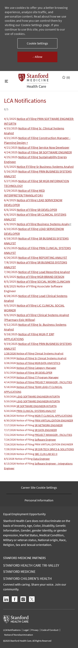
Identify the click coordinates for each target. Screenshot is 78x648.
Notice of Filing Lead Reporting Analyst (44, 272)
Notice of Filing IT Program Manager (37, 377)
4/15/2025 (11, 128)
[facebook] (14, 599)
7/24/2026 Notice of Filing (19, 439)
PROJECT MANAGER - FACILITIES (53, 435)
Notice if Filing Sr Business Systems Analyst (45, 167)
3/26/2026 (10, 363)
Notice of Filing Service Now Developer (43, 147)
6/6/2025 (10, 210)
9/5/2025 (10, 305)
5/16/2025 (11, 171)
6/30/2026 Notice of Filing (19, 420)
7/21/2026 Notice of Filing (19, 435)
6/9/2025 (10, 224)
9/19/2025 (11, 344)
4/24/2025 (11, 152)
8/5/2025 (10, 277)
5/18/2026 (10, 387)
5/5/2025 (10, 167)
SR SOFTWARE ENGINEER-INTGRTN (36, 406)
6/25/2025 (11, 248)
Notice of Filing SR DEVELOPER (37, 210)
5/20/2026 (10, 396)
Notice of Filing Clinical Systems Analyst (33, 353)
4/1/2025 (10, 119)
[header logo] (33, 80)
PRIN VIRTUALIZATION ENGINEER (54, 420)
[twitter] (32, 599)
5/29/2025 (11, 190)
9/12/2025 (11, 324)
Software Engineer (45, 439)
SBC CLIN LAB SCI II (46, 454)
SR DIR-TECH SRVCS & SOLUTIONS (54, 449)
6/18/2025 (11, 238)
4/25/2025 (11, 157)
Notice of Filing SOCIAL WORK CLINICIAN (43, 281)
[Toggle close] (6, 81)
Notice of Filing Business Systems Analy (43, 224)
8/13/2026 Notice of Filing (19, 463)
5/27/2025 (11, 181)
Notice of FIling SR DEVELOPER (34, 372)
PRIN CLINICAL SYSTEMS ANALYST (36, 411)
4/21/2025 (11, 138)
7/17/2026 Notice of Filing (33, 425)
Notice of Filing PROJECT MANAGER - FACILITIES (44, 382)
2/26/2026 (10, 358)
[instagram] (23, 599)
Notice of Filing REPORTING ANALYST (42, 257)
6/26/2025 (11, 257)
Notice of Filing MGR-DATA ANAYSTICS (38, 363)
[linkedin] (6, 599)
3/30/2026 (10, 368)
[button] (37, 43)
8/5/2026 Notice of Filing (18, 459)
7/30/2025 (11, 272)
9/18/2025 (11, 334)
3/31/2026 (10, 372)
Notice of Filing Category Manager (36, 368)
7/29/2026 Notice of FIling (19, 454)
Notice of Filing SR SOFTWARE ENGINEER (45, 152)
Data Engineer (41, 459)
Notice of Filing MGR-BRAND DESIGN (40, 277)
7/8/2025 (10, 262)
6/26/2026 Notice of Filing (19, 415)
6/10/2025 (11, 229)
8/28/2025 (11, 296)
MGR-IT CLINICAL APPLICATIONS (53, 415)
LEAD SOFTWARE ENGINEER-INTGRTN (38, 396)
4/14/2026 (10, 377)
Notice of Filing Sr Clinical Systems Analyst (41, 358)
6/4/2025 (10, 200)
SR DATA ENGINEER (46, 430)
